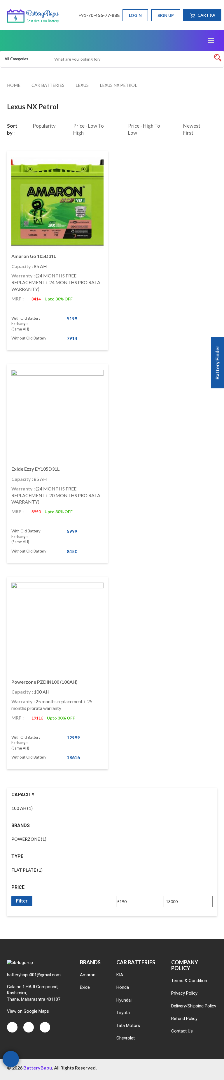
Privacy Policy (184, 993)
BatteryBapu (37, 1067)
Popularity (44, 126)
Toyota (123, 1012)
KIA (119, 974)
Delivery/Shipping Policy (193, 1006)
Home (13, 85)
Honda (122, 987)
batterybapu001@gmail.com (34, 974)
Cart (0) (206, 15)
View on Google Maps (28, 1011)
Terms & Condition (189, 980)
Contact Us (182, 1031)
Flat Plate (23, 870)
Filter (22, 900)
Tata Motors (128, 1025)
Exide (85, 987)
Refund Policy (184, 1018)
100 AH (18, 808)
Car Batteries (48, 85)
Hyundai (124, 1000)
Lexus (82, 85)
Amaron (87, 974)
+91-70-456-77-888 (99, 15)
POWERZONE (25, 839)
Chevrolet (125, 1038)
